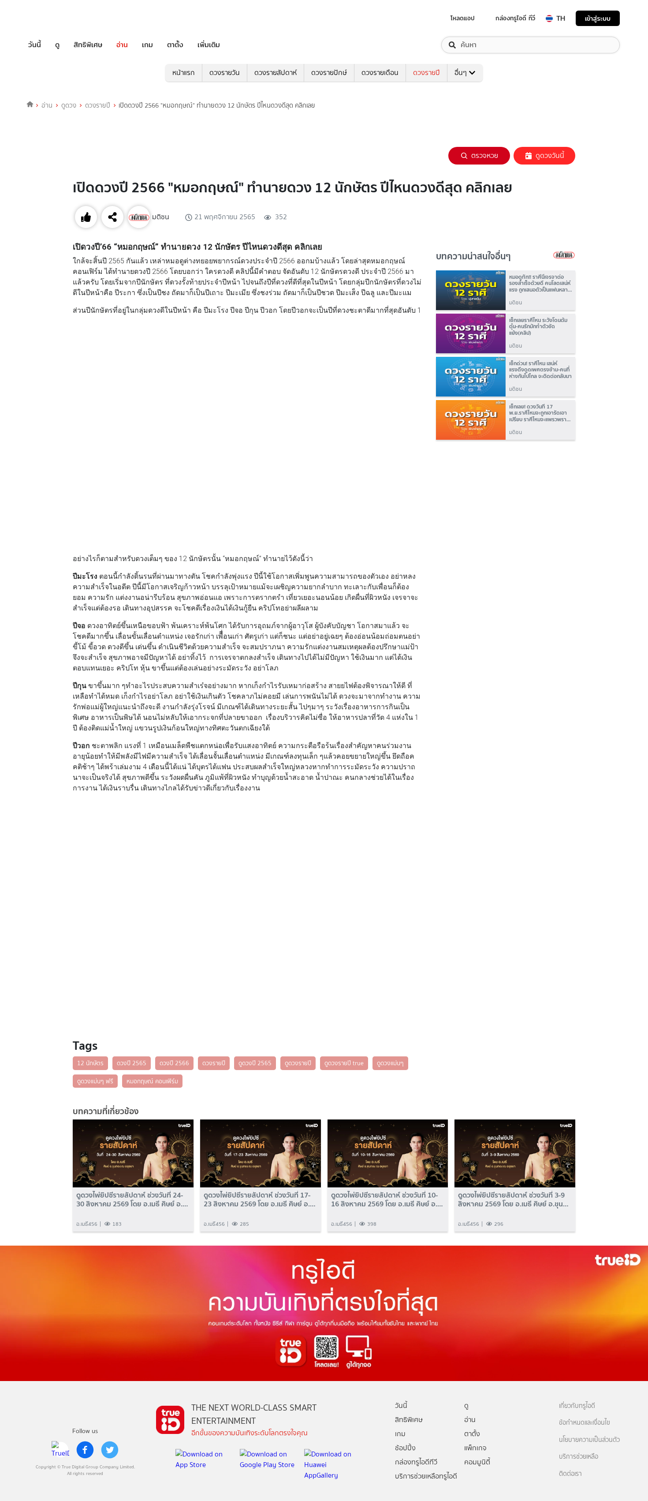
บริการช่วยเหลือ (578, 1456)
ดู (57, 45)
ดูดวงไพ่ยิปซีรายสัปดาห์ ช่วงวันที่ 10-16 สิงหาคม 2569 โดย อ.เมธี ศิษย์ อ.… (387, 1199)
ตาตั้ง (175, 45)
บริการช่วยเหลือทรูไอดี (426, 1476)
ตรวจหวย (484, 155)
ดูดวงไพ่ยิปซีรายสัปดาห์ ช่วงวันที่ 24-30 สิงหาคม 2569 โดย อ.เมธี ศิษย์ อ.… (132, 1199)
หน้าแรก (183, 72)
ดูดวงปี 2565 (255, 1063)
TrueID (54, 18)
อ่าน (122, 45)
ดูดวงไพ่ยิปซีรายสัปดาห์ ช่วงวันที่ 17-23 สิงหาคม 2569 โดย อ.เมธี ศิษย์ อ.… (260, 1199)
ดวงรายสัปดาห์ (275, 72)
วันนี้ (34, 45)
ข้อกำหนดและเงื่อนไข (584, 1422)
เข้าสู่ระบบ (598, 18)
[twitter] (110, 1450)
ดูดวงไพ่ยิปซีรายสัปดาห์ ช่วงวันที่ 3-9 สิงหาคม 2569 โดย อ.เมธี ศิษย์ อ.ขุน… (513, 1199)
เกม (147, 45)
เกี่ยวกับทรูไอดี (577, 1406)
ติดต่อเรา (570, 1474)
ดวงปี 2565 (131, 1063)
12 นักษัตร (90, 1063)
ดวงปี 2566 (174, 1063)
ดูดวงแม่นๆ (390, 1063)
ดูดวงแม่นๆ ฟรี (95, 1081)
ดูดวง (68, 105)
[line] (60, 1450)
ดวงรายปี (426, 72)
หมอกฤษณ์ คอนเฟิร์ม (152, 1081)
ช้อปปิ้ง (405, 1448)
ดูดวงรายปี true (344, 1063)
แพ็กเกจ (475, 1448)
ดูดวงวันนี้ (550, 155)
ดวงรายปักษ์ (329, 72)
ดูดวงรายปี (298, 1063)
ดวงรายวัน (224, 72)
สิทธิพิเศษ (88, 45)
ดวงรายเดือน (379, 72)
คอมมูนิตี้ (477, 1462)
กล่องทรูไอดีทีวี (416, 1462)
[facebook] (85, 1450)
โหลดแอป (463, 18)
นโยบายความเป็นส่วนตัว (589, 1440)
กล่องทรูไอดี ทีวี (515, 18)
